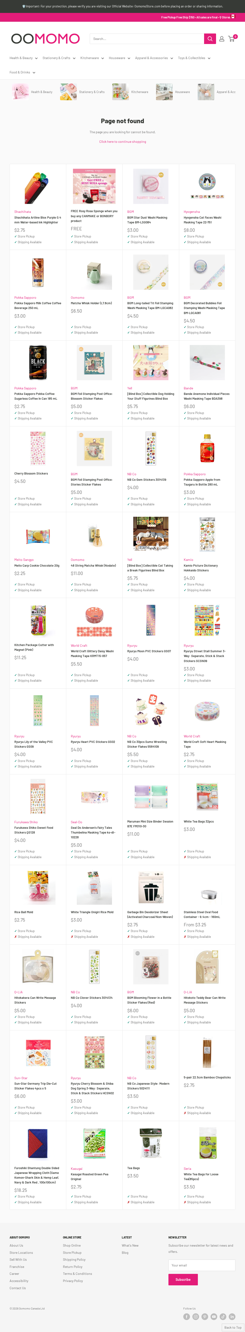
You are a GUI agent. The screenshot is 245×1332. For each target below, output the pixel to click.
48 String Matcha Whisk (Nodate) (93, 565)
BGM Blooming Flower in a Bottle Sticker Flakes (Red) (149, 1000)
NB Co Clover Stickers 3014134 (92, 998)
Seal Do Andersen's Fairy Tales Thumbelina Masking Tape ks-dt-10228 (93, 832)
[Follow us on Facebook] (186, 1316)
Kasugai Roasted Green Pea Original (89, 1176)
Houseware (117, 58)
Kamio (188, 560)
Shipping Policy (74, 1259)
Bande (188, 388)
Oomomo (77, 297)
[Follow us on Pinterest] (204, 1316)
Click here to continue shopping (122, 141)
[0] (231, 39)
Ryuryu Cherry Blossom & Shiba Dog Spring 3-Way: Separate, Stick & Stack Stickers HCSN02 (92, 1088)
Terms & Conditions (77, 1273)
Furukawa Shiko (26, 822)
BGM (130, 212)
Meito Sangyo (24, 560)
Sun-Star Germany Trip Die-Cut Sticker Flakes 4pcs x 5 (35, 1086)
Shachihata (22, 212)
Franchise (17, 1267)
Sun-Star (21, 1078)
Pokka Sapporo (25, 297)
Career (14, 1273)
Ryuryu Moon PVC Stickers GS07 (149, 651)
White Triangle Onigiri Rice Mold (92, 912)
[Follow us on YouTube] (214, 1316)
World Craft (79, 645)
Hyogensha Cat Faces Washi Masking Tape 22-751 (202, 220)
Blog (125, 1252)
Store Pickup (72, 1252)
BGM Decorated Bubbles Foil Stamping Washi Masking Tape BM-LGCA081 (204, 308)
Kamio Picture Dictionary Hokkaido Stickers (201, 568)
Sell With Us (18, 1259)
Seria (187, 1168)
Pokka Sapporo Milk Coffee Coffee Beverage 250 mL (37, 305)
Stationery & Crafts (56, 58)
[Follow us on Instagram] (195, 1316)
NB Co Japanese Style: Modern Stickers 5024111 (148, 1086)
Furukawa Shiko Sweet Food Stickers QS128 (33, 830)
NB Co (131, 474)
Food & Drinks (20, 72)
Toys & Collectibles (191, 58)
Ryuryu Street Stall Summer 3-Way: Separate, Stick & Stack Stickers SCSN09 (205, 656)
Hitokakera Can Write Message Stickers (35, 1000)
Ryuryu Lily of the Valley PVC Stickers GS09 (33, 744)
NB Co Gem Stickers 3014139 (146, 479)
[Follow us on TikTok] (223, 1316)
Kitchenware (89, 58)
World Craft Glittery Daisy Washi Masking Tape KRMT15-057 (92, 653)
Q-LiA (18, 992)
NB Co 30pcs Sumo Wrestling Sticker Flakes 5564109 (147, 744)
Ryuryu (132, 645)
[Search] (210, 38)
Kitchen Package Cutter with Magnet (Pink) (34, 647)
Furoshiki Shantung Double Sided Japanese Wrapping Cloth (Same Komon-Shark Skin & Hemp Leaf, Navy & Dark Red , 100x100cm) (36, 1175)
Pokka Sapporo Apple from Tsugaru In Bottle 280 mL (202, 482)
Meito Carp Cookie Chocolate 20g (36, 565)
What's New (130, 1245)
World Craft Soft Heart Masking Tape (205, 744)
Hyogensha (192, 212)
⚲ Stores (224, 17)
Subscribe (183, 1279)
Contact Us (18, 1288)
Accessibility (19, 1281)
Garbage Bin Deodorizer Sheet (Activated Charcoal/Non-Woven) (150, 914)
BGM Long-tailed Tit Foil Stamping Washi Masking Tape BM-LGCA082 (150, 305)
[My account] (221, 38)
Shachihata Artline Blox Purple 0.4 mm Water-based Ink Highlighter (37, 220)
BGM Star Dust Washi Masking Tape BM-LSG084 (147, 220)
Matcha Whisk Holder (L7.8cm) (91, 303)
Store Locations (21, 1252)
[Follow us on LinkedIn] (232, 1316)
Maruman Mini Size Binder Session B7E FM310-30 (150, 823)
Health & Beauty (21, 58)
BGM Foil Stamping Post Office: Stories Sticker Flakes (92, 482)
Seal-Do (76, 822)
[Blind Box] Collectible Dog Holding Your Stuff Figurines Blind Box (150, 396)
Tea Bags (133, 1168)
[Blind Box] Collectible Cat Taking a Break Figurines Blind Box (150, 568)
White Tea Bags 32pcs (199, 821)
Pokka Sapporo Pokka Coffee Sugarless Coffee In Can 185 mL (35, 396)
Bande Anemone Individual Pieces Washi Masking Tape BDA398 (206, 396)
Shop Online (72, 1245)
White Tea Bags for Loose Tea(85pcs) (201, 1176)
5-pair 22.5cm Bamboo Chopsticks (207, 1077)
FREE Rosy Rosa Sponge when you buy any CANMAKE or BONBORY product (94, 215)
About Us (16, 1245)
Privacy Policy (73, 1281)
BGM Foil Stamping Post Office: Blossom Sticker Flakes (92, 396)
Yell (129, 388)
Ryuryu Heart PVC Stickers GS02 (93, 742)
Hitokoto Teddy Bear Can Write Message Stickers (205, 1000)
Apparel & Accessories (151, 58)
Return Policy (72, 1267)
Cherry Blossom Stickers (31, 473)
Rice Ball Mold (23, 912)
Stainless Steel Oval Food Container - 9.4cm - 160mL (202, 914)
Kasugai (77, 1168)
